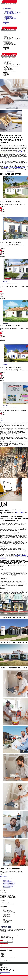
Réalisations (6, 20)
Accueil (4, 909)
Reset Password (4, 943)
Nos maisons (8, 16)
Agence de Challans (10, 11)
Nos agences (6, 10)
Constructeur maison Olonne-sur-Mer (8, 884)
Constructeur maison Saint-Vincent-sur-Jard (9, 882)
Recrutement (6, 22)
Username (2, 936)
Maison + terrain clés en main (9, 284)
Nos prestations (6, 14)
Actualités (5, 19)
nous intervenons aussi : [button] (6, 878)
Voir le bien (5, 199)
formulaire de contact (8, 513)
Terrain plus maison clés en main (10, 201)
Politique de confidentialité (6, 930)
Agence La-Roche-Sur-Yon (11, 13)
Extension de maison (10, 18)
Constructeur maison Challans (7, 881)
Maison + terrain (6, 916)
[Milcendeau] (9, 5)
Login (2, 940)
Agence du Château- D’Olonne (12, 12)
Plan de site (16, 930)
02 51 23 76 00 (20, 512)
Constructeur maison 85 (6, 887)
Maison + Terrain (9, 17)
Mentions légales (20, 929)
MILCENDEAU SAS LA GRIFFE (8, 929)
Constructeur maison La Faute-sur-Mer (9, 883)
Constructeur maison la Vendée (8, 886)
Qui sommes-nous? (7, 8)
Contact (4, 23)
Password (2, 937)
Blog (4, 919)
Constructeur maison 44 (6, 885)
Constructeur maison (6, 880)
